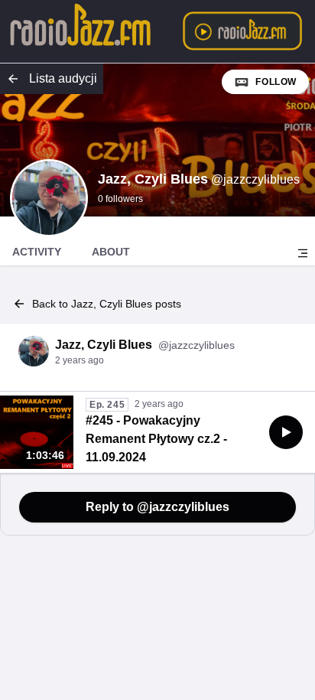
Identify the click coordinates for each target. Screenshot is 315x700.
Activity (36, 252)
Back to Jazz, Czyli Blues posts (106, 304)
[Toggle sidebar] (303, 253)
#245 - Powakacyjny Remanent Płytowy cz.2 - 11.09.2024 (156, 439)
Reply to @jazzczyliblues (157, 506)
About (111, 252)
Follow (276, 82)
